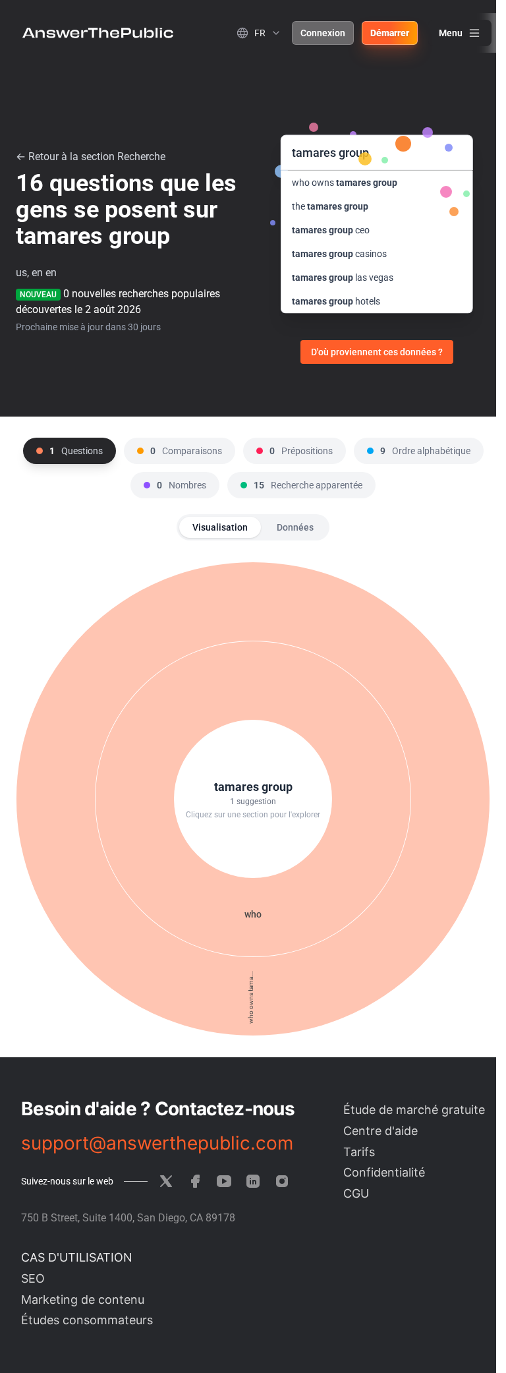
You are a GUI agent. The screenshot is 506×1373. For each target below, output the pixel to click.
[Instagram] (282, 1181)
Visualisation (220, 527)
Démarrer (389, 33)
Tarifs (359, 1152)
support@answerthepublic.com (157, 1143)
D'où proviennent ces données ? (377, 352)
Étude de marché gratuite (414, 1110)
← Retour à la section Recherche (90, 156)
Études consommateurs (87, 1320)
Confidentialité (384, 1172)
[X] (166, 1181)
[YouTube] (224, 1181)
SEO (33, 1278)
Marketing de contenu (82, 1299)
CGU (356, 1193)
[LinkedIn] (253, 1181)
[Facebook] (195, 1181)
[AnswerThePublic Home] (97, 33)
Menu (451, 33)
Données (295, 527)
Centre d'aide (380, 1131)
